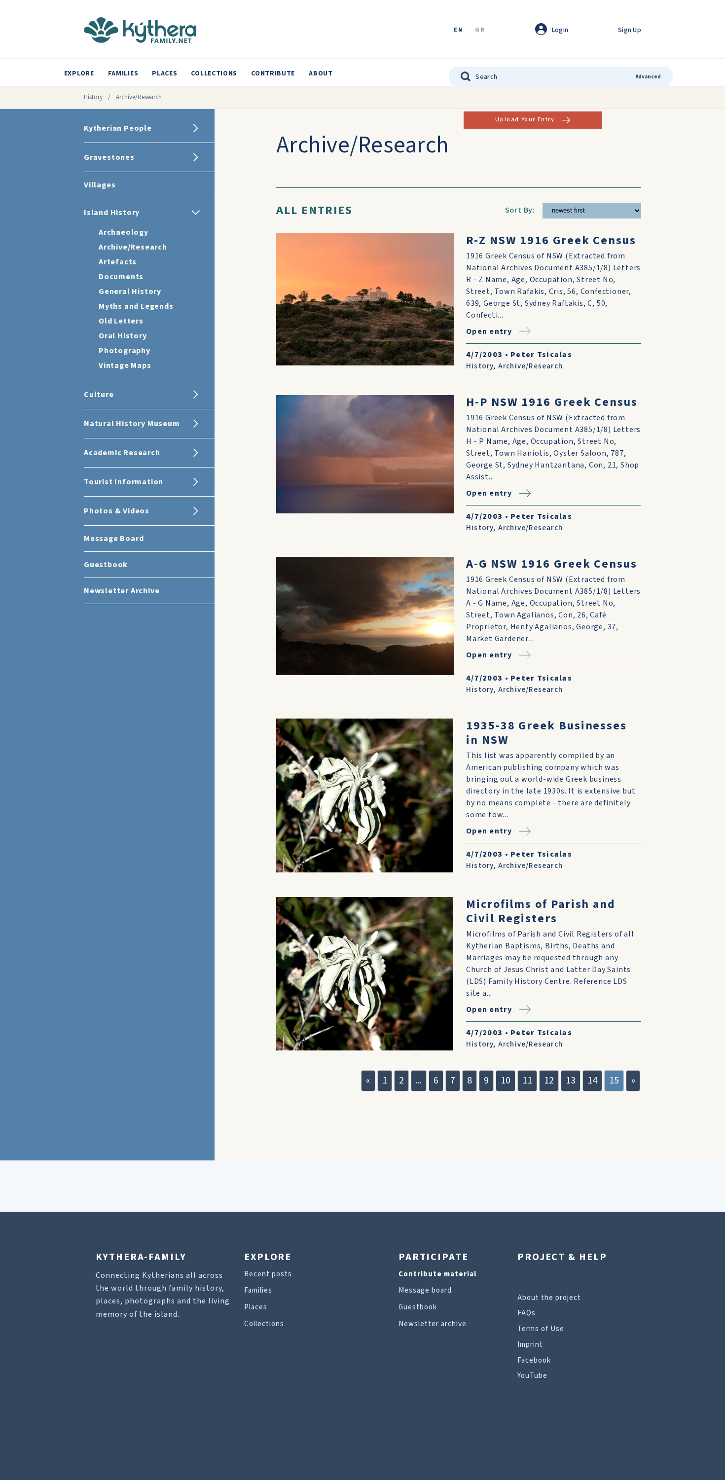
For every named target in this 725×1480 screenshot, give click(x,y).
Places (164, 73)
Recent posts (268, 1274)
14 (592, 1080)
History (93, 97)
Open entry (489, 331)
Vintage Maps (125, 365)
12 (549, 1080)
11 (527, 1080)
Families (123, 73)
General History (130, 291)
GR (480, 30)
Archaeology (123, 232)
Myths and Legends (136, 306)
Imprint (530, 1344)
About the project (549, 1298)
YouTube (532, 1376)
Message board (425, 1290)
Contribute (273, 73)
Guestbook (418, 1307)
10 (505, 1080)
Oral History (123, 335)
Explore (79, 73)
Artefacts (118, 261)
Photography (124, 350)
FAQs (526, 1313)
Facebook (534, 1360)
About (321, 73)
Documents (121, 276)
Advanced (648, 76)
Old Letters (121, 321)
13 (571, 1080)
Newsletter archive (433, 1324)
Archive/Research (133, 247)
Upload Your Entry (524, 119)
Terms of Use (540, 1329)
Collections (214, 73)
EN (458, 30)
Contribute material (437, 1274)
